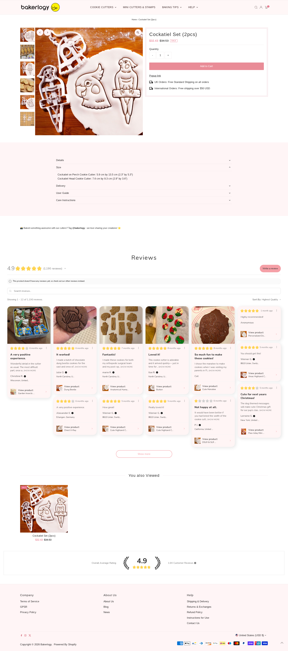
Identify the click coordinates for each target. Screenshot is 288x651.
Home (134, 19)
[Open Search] (256, 7)
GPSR (23, 606)
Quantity (154, 49)
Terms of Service (29, 601)
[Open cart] (266, 7)
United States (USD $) (251, 635)
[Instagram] (25, 635)
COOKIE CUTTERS (102, 7)
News (107, 612)
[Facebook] (21, 635)
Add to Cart (206, 66)
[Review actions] (46, 348)
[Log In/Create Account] (261, 7)
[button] (65, 268)
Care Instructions (65, 200)
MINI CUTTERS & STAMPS (139, 7)
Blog (106, 606)
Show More (30, 370)
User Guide (62, 193)
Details (60, 160)
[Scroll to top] (282, 643)
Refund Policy (194, 612)
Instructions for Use (198, 617)
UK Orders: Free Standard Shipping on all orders (181, 82)
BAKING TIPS (170, 7)
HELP (192, 7)
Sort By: (256, 299)
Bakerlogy (46, 644)
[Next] (47, 32)
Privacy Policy (28, 612)
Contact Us (193, 623)
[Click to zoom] (138, 32)
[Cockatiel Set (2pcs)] (44, 509)
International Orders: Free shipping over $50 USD (182, 88)
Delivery (60, 185)
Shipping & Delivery (198, 601)
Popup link (155, 76)
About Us (109, 601)
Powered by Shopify (65, 644)
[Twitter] (30, 635)
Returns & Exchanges (199, 606)
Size (58, 167)
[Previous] (40, 32)
